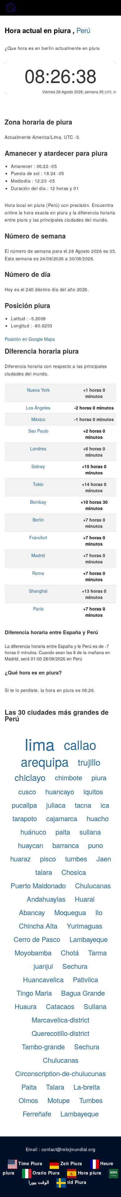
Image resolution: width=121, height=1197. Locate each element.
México (38, 419)
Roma (38, 573)
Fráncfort (38, 537)
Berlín (38, 520)
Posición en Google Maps (30, 339)
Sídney (38, 466)
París (38, 609)
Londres (38, 448)
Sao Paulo (38, 431)
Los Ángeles (38, 408)
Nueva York (38, 390)
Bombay (38, 502)
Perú (83, 30)
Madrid (38, 555)
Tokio (38, 484)
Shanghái (38, 591)
